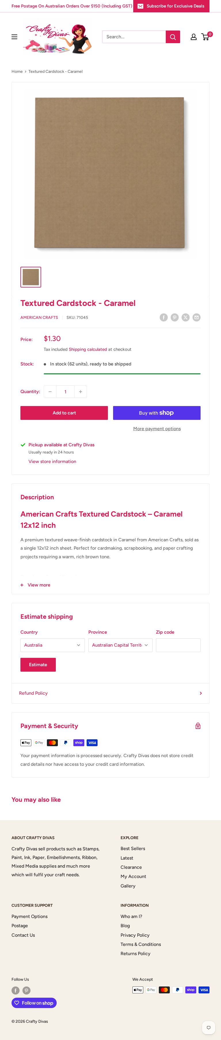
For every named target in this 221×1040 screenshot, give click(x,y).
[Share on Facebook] (164, 317)
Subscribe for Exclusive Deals (175, 6)
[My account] (194, 37)
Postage (20, 925)
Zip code (165, 632)
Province (97, 632)
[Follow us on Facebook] (16, 990)
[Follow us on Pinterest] (26, 990)
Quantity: (30, 391)
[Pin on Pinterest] (175, 317)
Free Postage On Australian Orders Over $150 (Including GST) (72, 6)
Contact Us (23, 935)
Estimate (38, 664)
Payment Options (29, 916)
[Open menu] (14, 37)
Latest (127, 858)
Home (17, 71)
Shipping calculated (88, 349)
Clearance (131, 867)
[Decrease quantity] (50, 392)
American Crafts (39, 317)
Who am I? (131, 916)
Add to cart (64, 413)
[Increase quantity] (81, 392)
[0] (205, 36)
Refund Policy (33, 693)
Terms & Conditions (141, 944)
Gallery (128, 886)
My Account (133, 876)
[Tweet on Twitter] (186, 317)
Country (29, 632)
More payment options (157, 428)
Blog (125, 925)
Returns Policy (135, 953)
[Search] (173, 37)
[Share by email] (197, 317)
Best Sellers (133, 848)
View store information (52, 461)
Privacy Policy (135, 935)
